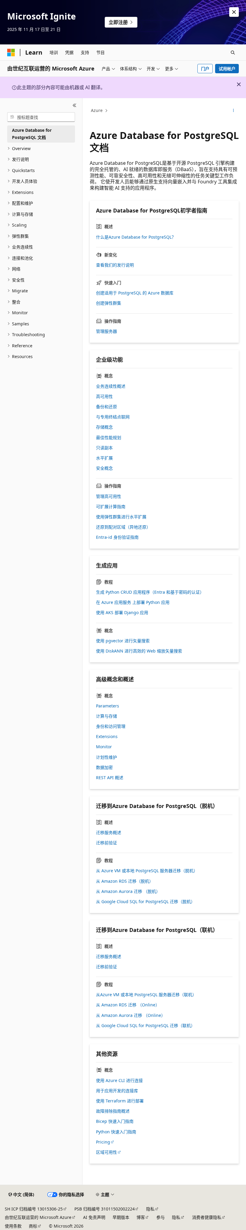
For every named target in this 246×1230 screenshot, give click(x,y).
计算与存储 (106, 716)
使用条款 (13, 1226)
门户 (205, 68)
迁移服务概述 (108, 832)
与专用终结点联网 (113, 417)
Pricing (103, 1142)
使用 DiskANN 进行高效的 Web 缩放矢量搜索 (139, 651)
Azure (97, 110)
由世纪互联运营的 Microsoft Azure (38, 1217)
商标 (33, 1226)
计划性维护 (106, 757)
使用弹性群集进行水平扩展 (121, 517)
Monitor (104, 746)
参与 (160, 1217)
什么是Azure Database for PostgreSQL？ (136, 237)
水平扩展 (104, 458)
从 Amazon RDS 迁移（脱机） (124, 881)
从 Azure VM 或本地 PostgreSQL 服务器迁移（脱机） (147, 870)
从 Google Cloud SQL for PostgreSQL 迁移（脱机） (145, 901)
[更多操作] (233, 111)
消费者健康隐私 (206, 1217)
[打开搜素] (233, 52)
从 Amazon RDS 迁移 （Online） (128, 1005)
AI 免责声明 (94, 1217)
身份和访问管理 (110, 726)
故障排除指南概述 (113, 1111)
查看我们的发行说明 (115, 265)
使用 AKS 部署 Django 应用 (122, 612)
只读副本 (104, 448)
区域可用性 (106, 1152)
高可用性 (104, 396)
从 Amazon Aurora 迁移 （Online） (130, 1015)
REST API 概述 (109, 777)
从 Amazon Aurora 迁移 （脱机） (128, 891)
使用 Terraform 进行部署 (120, 1101)
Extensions (107, 736)
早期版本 (120, 1217)
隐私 (150, 1209)
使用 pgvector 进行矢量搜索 (123, 641)
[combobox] (41, 117)
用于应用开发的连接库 (117, 1090)
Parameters (107, 706)
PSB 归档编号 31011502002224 (104, 1209)
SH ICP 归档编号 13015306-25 (34, 1209)
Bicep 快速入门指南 (115, 1121)
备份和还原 (106, 406)
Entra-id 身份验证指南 (117, 537)
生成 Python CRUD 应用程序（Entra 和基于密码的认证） (150, 592)
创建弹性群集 (108, 303)
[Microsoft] (11, 52)
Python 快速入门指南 (116, 1132)
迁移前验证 (106, 843)
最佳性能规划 (108, 437)
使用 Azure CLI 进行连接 (119, 1080)
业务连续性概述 (110, 386)
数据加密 (104, 767)
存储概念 (104, 427)
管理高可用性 (108, 496)
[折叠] (74, 105)
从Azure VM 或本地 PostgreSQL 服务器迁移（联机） (146, 994)
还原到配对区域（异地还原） (123, 527)
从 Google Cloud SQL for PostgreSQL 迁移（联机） (145, 1025)
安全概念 (104, 468)
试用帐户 (227, 68)
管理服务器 (106, 331)
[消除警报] (234, 12)
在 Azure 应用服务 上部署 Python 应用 (133, 602)
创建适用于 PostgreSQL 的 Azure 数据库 (134, 293)
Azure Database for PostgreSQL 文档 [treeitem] (32, 133)
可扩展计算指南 (110, 506)
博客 (140, 1217)
